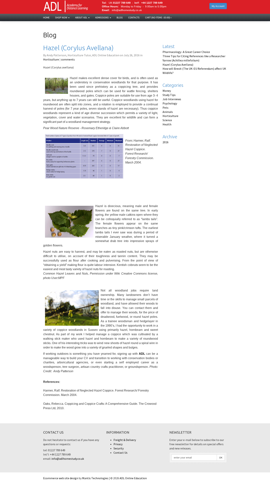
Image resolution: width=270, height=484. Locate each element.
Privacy (118, 444)
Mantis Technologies (95, 478)
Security (119, 448)
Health (167, 124)
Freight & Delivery (125, 440)
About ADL (81, 17)
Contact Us (120, 452)
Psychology (170, 103)
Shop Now (61, 17)
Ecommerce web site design (60, 478)
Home (46, 17)
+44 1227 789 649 (152, 2)
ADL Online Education (133, 478)
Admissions (102, 17)
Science (167, 120)
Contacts (134, 17)
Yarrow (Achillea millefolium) (181, 60)
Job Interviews (172, 99)
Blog (120, 17)
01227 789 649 (122, 2)
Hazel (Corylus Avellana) (178, 64)
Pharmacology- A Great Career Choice (186, 52)
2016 (165, 142)
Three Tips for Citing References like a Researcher (194, 56)
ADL (142, 353)
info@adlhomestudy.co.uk (127, 10)
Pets (165, 107)
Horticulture (51, 59)
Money (167, 90)
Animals (168, 112)
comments (68, 59)
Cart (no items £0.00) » (158, 17)
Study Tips (169, 95)
